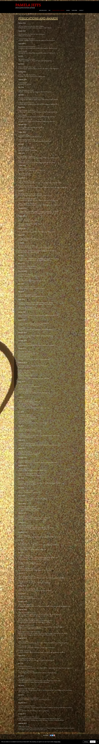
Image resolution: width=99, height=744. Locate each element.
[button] (68, 10)
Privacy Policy (57, 741)
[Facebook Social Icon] (50, 735)
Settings (86, 741)
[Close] (97, 742)
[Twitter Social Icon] (52, 735)
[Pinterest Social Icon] (54, 735)
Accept (92, 741)
